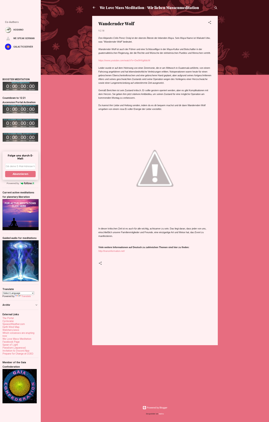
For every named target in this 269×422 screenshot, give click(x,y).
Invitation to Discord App (15, 350)
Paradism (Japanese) (14, 347)
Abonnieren (20, 174)
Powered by (13, 183)
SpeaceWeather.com (13, 324)
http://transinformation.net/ (111, 251)
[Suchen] (216, 8)
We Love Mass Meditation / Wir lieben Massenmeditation (149, 7)
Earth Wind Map (10, 327)
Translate (26, 296)
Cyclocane (8, 321)
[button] (210, 23)
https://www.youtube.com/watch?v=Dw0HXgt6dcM (124, 60)
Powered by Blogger (156, 407)
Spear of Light (10, 344)
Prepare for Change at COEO (17, 353)
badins (161, 414)
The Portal (8, 318)
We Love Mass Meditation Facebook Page (16, 340)
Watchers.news (10, 329)
